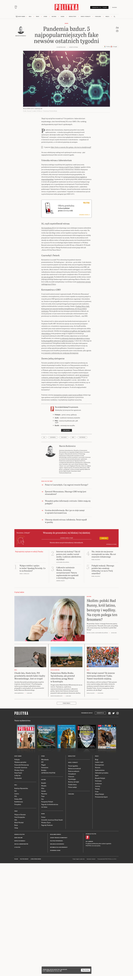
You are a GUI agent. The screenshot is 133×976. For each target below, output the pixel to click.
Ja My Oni (17, 775)
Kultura (54, 16)
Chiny (16, 828)
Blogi (96, 759)
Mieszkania (45, 759)
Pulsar (43, 817)
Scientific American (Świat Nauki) (52, 820)
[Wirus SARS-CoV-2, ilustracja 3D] (66, 79)
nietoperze (82, 437)
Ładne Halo (82, 859)
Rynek (45, 16)
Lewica (16, 794)
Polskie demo (72, 784)
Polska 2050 (18, 799)
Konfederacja (18, 802)
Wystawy (44, 794)
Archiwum (98, 783)
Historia (97, 767)
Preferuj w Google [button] (111, 46)
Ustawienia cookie (55, 850)
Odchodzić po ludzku (101, 773)
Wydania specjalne (20, 762)
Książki (43, 783)
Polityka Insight (24, 859)
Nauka (62, 16)
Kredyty (43, 770)
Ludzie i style (99, 762)
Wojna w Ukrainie (20, 814)
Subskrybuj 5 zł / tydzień (99, 7)
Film (42, 788)
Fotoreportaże (99, 765)
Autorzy (97, 786)
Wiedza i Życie (19, 770)
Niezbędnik (18, 778)
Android (90, 841)
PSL (15, 796)
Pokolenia (98, 16)
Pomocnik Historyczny (21, 765)
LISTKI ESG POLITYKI (48, 773)
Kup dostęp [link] (66, 430)
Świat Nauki (18, 773)
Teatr (43, 796)
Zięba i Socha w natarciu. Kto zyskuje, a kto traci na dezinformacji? (71, 147)
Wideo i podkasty (85, 16)
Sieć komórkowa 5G (47, 228)
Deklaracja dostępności (57, 844)
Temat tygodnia (73, 766)
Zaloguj (114, 7)
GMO (73, 437)
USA (15, 820)
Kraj (30, 16)
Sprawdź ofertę (84, 214)
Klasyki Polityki (100, 778)
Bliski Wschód (18, 822)
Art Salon (44, 807)
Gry (42, 799)
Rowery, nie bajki (73, 782)
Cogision (78, 859)
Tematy (97, 789)
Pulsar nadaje (72, 787)
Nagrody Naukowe (47, 825)
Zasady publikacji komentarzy (58, 837)
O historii (71, 776)
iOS (86, 841)
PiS (15, 791)
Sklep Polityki (99, 794)
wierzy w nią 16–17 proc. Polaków (69, 167)
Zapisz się (104, 538)
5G (44, 437)
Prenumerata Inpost (87, 713)
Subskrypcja (100, 713)
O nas (96, 791)
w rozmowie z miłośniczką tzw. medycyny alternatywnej (60, 353)
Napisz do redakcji (19, 840)
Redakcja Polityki (19, 834)
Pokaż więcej (66, 703)
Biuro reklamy (18, 837)
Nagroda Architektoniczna (49, 804)
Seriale (43, 791)
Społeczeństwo (99, 770)
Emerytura (44, 767)
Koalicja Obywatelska (21, 788)
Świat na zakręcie (73, 771)
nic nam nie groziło (47, 277)
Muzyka (43, 786)
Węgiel (43, 765)
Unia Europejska (19, 817)
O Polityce (17, 847)
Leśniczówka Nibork (36, 859)
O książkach (72, 774)
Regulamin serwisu (55, 834)
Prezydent (17, 804)
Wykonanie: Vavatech (91, 859)
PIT (42, 762)
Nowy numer (21, 16)
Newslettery (72, 16)
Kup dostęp (85, 970)
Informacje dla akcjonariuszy (59, 847)
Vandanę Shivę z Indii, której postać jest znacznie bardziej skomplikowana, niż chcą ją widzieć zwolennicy (65, 308)
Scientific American (20, 767)
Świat (37, 16)
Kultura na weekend (74, 768)
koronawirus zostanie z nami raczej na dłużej (68, 395)
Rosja (16, 825)
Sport (97, 775)
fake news (64, 437)
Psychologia (72, 779)
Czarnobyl (53, 437)
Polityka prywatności (56, 840)
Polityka (17, 759)
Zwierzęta (98, 781)
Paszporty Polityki (47, 802)
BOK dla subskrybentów (21, 844)
